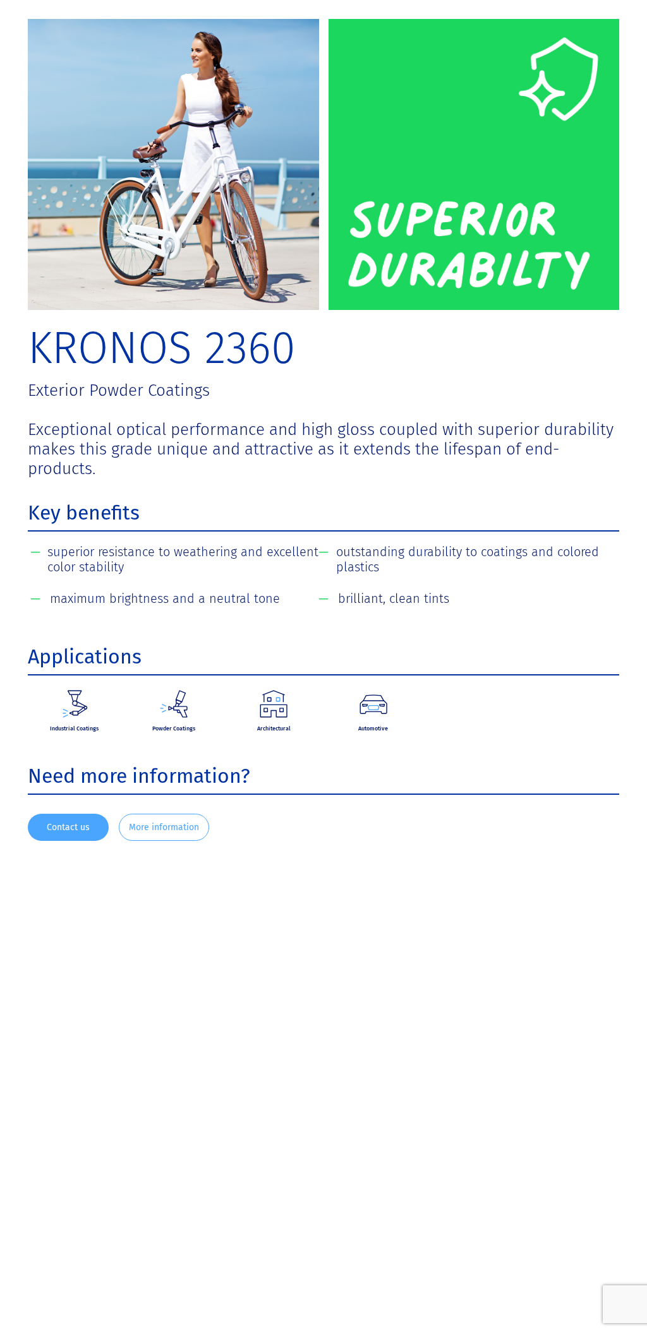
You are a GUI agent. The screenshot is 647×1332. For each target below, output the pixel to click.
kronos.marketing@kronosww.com (354, 1233)
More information (164, 827)
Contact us (68, 827)
